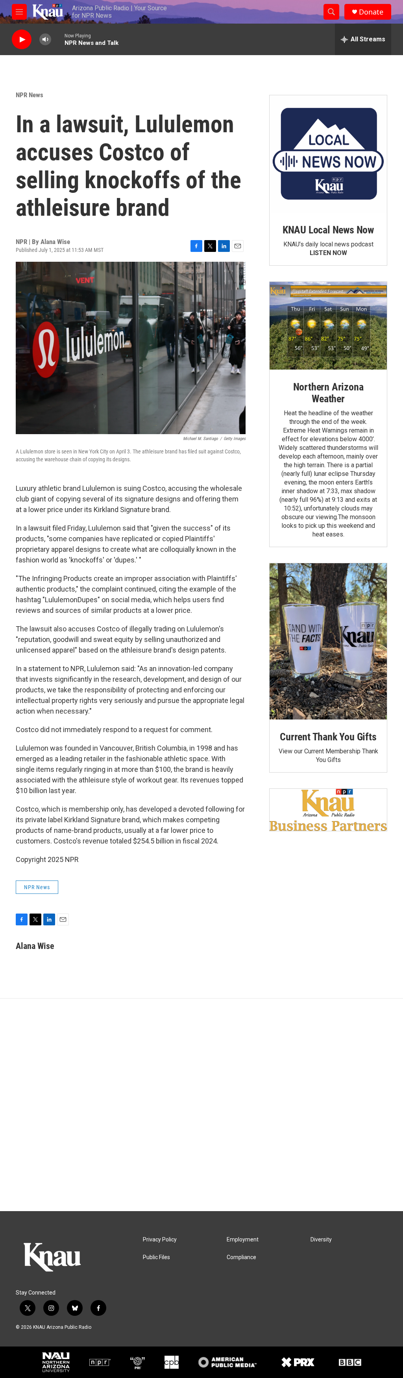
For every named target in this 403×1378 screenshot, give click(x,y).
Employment (243, 1240)
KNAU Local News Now (328, 230)
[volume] (45, 39)
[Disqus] (201, 1104)
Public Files (156, 1257)
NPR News (29, 95)
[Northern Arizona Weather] (328, 326)
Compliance (241, 1257)
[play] (21, 39)
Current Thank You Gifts (328, 737)
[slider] (58, 39)
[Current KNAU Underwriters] (328, 810)
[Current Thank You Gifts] (328, 641)
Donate (371, 12)
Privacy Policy (160, 1240)
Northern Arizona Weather (328, 393)
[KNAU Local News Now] (328, 154)
